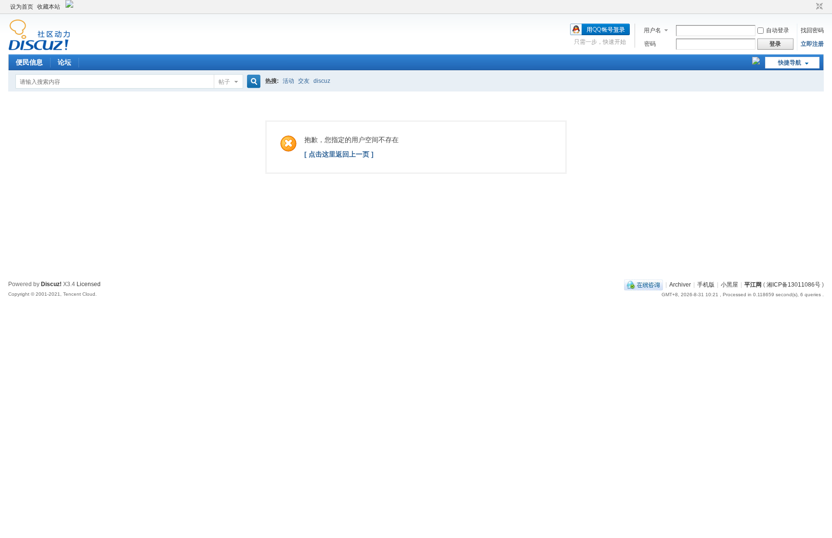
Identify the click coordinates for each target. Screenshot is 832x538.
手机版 (706, 284)
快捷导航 (789, 62)
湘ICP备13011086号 (793, 284)
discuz (321, 81)
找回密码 (812, 30)
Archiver (680, 284)
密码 (650, 43)
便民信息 (29, 62)
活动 (288, 81)
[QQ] (643, 284)
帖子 (224, 82)
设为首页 (21, 6)
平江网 (753, 284)
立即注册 (812, 43)
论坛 (64, 62)
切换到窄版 (818, 6)
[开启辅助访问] (810, 6)
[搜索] (252, 81)
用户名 (652, 30)
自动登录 (777, 30)
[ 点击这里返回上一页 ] (339, 154)
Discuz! (51, 284)
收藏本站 (48, 6)
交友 (304, 81)
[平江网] (39, 48)
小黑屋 (729, 284)
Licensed (89, 284)
